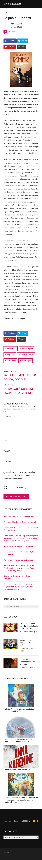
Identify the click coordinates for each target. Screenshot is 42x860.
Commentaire (10, 416)
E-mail (7, 451)
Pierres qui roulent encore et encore (18, 560)
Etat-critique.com (12, 4)
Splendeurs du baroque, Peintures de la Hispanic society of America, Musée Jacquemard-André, (20, 586)
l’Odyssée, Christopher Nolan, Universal (20, 546)
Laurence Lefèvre (27, 355)
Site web (7, 461)
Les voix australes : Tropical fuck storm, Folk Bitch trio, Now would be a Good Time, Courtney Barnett (19, 568)
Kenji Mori (10, 355)
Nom (6, 441)
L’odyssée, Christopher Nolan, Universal (20, 522)
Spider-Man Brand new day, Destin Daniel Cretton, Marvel (29, 626)
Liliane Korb (11, 361)
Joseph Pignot (27, 349)
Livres (6, 13)
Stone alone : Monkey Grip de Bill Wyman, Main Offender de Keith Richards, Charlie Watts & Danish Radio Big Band (21, 538)
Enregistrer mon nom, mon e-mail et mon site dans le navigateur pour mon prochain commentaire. (19, 475)
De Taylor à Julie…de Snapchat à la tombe (19, 391)
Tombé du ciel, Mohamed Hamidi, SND (19, 517)
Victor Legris (26, 361)
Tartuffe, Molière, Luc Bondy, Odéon (20, 377)
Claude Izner (11, 349)
